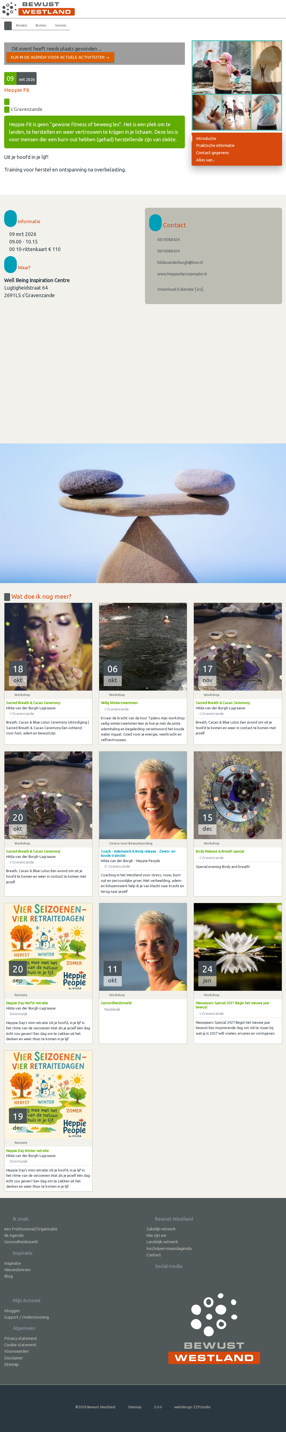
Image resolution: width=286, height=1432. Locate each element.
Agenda (40, 25)
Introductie (206, 138)
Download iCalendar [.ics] (179, 289)
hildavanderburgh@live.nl (179, 262)
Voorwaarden (16, 1351)
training (60, 25)
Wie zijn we (156, 1235)
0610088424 (168, 239)
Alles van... (205, 159)
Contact (153, 1254)
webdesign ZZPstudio (192, 1407)
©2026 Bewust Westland (95, 1407)
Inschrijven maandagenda (169, 1248)
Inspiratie (12, 1263)
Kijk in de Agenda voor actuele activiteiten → (60, 57)
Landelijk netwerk (162, 1241)
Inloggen (12, 1310)
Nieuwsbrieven (17, 1269)
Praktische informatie (215, 145)
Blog (8, 1276)
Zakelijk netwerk (161, 1228)
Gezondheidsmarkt (21, 1241)
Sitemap (11, 1364)
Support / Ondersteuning (26, 1317)
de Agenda (13, 1235)
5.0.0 (158, 1407)
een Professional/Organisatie (31, 1228)
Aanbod (21, 25)
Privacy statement (20, 1338)
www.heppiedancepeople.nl (181, 273)
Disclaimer (13, 1357)
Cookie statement (20, 1344)
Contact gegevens (212, 152)
